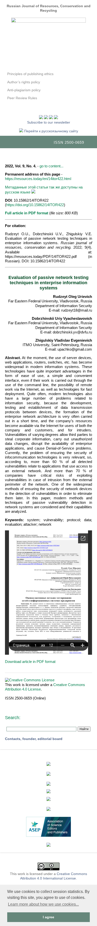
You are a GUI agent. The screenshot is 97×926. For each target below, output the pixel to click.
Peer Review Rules (22, 98)
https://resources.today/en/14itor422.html (38, 179)
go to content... (51, 166)
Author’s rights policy (23, 82)
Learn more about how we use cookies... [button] (43, 904)
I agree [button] (48, 917)
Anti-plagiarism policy (24, 90)
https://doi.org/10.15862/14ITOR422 (35, 205)
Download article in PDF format (30, 661)
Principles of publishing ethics (30, 74)
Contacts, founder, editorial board (33, 739)
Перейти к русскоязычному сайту (50, 131)
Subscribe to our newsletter (48, 122)
